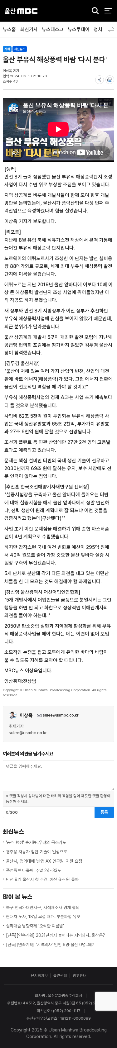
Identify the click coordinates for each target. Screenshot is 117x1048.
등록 (104, 812)
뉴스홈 (9, 29)
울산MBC (21, 11)
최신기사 (29, 29)
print (109, 79)
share (99, 79)
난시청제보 (39, 975)
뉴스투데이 (79, 29)
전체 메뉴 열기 (108, 10)
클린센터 (60, 975)
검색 (93, 11)
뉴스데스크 (53, 29)
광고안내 (79, 975)
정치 (98, 29)
